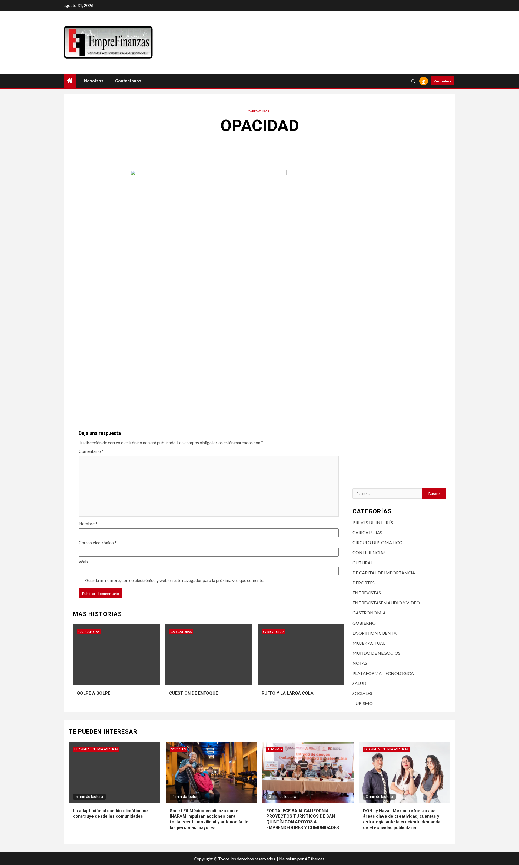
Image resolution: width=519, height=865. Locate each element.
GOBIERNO (364, 623)
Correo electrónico (98, 542)
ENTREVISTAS (366, 592)
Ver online (442, 81)
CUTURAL (362, 562)
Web (83, 561)
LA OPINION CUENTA (374, 633)
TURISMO (362, 703)
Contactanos (128, 81)
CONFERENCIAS (368, 552)
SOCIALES (362, 693)
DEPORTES (363, 582)
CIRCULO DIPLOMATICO (377, 542)
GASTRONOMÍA (369, 612)
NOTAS (359, 663)
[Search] (413, 81)
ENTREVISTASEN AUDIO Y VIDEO (386, 602)
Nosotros (94, 81)
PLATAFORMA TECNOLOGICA (383, 673)
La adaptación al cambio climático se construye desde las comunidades (110, 813)
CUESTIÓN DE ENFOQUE (193, 693)
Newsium (288, 858)
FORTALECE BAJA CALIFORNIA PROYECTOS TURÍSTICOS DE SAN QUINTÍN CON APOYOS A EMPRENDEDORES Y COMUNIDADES (302, 819)
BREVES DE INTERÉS (372, 522)
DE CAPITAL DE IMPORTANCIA (383, 572)
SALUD (359, 683)
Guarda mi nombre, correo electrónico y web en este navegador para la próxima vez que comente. (174, 580)
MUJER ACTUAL (368, 643)
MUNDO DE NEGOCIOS (376, 653)
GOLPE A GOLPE (93, 693)
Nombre (88, 523)
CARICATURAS (258, 111)
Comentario (91, 451)
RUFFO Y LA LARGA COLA (288, 693)
